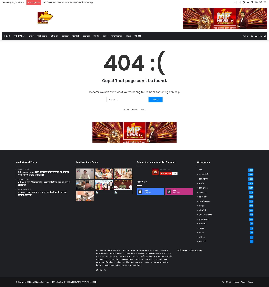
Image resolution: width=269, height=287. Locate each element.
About (134, 109)
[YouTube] (101, 270)
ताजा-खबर (86, 36)
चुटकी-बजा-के (42, 36)
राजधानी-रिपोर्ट (204, 174)
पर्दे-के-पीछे (54, 36)
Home (7, 36)
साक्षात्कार (65, 36)
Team (143, 109)
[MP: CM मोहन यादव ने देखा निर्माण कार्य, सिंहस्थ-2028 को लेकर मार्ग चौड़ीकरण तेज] (104, 196)
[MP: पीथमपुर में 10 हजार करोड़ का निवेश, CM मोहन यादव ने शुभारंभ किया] (104, 185)
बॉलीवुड (201, 206)
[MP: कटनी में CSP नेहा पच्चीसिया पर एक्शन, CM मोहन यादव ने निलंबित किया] (85, 174)
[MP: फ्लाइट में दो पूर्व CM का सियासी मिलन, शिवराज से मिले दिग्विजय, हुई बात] (85, 185)
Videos (137, 36)
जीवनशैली (75, 36)
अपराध (31, 36)
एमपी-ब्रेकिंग (203, 179)
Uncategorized (205, 215)
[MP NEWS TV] (45, 17)
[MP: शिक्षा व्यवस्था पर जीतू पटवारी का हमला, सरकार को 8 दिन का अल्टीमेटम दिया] (123, 185)
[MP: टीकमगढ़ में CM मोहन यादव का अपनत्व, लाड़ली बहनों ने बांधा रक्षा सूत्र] (104, 174)
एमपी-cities (19, 36)
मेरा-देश (96, 36)
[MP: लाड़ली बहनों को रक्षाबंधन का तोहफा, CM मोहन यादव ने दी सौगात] (123, 196)
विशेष (104, 36)
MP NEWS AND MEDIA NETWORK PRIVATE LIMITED (74, 282)
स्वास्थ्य (128, 36)
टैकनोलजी (202, 241)
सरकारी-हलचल (116, 36)
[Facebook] (98, 270)
